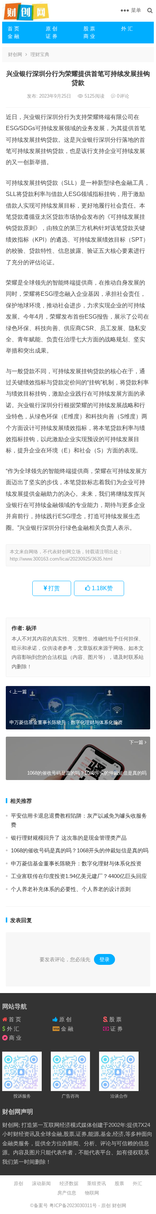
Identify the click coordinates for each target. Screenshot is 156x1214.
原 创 (51, 28)
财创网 (15, 54)
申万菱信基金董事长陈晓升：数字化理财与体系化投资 (76, 863)
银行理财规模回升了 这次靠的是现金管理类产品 (69, 838)
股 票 (89, 28)
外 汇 (127, 28)
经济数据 (68, 1183)
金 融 (13, 36)
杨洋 (31, 628)
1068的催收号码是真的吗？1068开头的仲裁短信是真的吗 (79, 850)
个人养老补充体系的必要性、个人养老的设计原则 (71, 889)
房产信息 (66, 1193)
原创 (18, 1183)
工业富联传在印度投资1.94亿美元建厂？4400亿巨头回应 (79, 876)
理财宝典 (39, 54)
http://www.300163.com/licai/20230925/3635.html (61, 559)
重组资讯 (96, 1183)
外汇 (137, 1183)
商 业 (89, 36)
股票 (119, 1183)
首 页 (13, 28)
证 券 (51, 36)
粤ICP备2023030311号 (73, 1205)
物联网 (92, 1193)
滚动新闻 (41, 1183)
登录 (104, 959)
